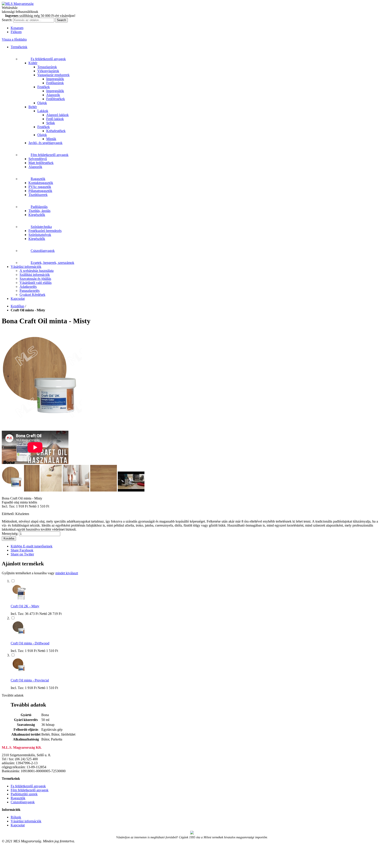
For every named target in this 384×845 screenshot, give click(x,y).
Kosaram (17, 28)
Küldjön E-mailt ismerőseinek (31, 546)
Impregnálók (55, 79)
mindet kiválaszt (66, 573)
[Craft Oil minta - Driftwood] (19, 636)
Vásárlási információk (26, 267)
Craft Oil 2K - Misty (25, 606)
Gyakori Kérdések (32, 294)
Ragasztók (38, 179)
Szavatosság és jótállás (35, 278)
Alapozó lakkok (57, 115)
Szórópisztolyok (39, 235)
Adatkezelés (28, 286)
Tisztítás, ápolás (39, 211)
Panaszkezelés (30, 290)
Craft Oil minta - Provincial (30, 680)
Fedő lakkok (55, 119)
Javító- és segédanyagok (45, 143)
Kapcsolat (18, 298)
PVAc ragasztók (39, 187)
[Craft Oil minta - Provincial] (19, 673)
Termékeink (19, 47)
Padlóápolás (39, 207)
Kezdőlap (17, 306)
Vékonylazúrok (48, 71)
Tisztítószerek (38, 195)
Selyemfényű (37, 159)
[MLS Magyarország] (18, 4)
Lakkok (42, 111)
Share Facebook (22, 550)
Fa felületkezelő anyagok (48, 59)
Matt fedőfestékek (41, 163)
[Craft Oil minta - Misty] (42, 428)
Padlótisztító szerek (24, 794)
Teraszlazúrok (47, 67)
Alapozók (53, 95)
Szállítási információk (35, 274)
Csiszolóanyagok (43, 251)
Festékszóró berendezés (45, 231)
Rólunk (16, 817)
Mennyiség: (10, 533)
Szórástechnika (41, 227)
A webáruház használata (37, 270)
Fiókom (16, 32)
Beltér (32, 107)
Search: (7, 20)
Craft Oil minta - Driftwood (30, 643)
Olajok (42, 103)
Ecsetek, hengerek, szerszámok (52, 263)
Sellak (50, 123)
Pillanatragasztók (40, 191)
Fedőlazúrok (55, 83)
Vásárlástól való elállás (36, 282)
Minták (51, 139)
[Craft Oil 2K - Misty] (19, 598)
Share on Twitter (22, 554)
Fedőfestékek (55, 99)
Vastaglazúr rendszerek (53, 75)
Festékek (43, 87)
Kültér (32, 63)
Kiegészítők (36, 215)
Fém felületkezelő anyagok (49, 155)
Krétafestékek (56, 131)
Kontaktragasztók (40, 183)
